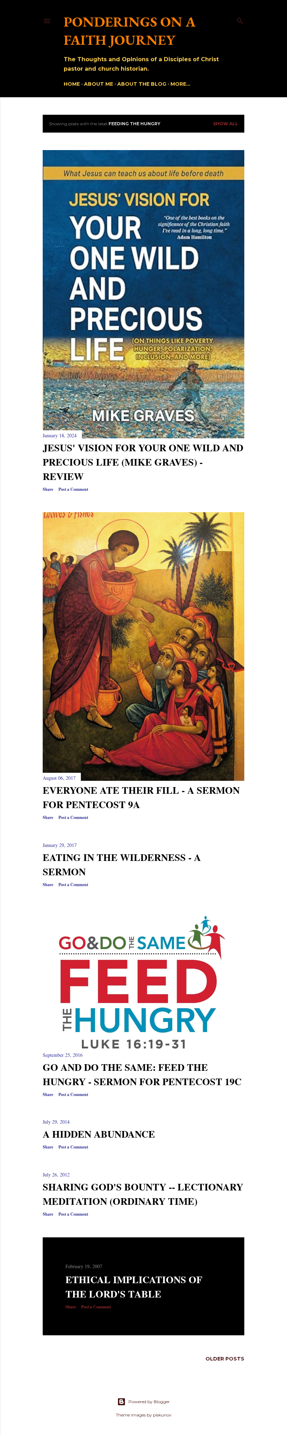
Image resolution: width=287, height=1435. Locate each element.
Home (72, 84)
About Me (98, 84)
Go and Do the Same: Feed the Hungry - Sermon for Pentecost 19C (142, 1074)
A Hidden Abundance (99, 1134)
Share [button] (48, 489)
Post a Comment (73, 489)
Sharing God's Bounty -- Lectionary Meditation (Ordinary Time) (143, 1194)
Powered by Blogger (149, 1401)
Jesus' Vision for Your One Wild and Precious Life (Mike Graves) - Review (143, 461)
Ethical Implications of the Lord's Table (133, 1286)
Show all (225, 123)
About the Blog (141, 84)
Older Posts (224, 1359)
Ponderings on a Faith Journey (130, 31)
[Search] (240, 19)
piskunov (162, 1415)
